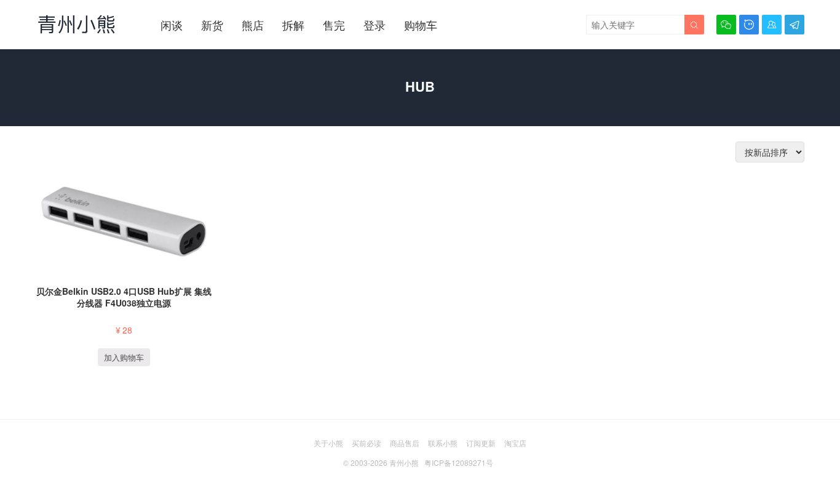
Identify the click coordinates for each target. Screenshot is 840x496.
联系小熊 (443, 443)
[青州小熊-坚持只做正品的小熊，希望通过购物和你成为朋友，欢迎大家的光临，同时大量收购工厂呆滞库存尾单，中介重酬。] (76, 23)
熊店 (253, 25)
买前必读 (366, 443)
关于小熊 (328, 443)
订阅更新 (481, 443)
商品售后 (404, 443)
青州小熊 (404, 462)
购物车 (420, 25)
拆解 (293, 25)
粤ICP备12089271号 (458, 462)
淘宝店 (515, 443)
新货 (212, 25)
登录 (374, 25)
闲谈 (171, 25)
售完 (334, 25)
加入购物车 (124, 357)
